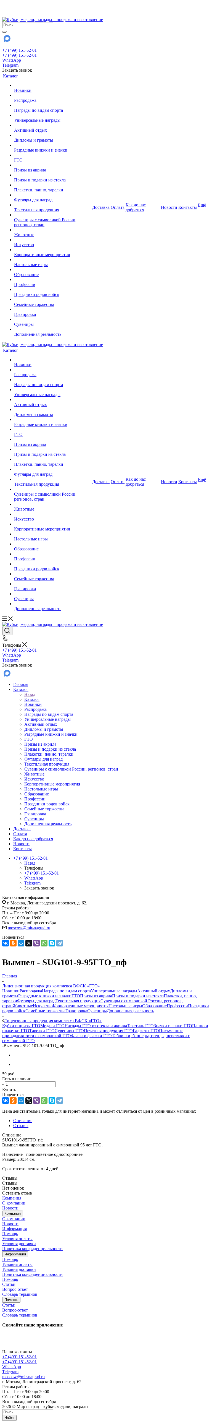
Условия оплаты (17, 1238)
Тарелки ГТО (42, 1030)
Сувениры (97, 1010)
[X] (28, 943)
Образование (154, 1005)
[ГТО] (52, 155)
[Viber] (36, 943)
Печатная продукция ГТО (108, 1030)
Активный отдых (153, 990)
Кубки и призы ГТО (21, 1025)
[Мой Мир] (21, 943)
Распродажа (31, 990)
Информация (14, 1228)
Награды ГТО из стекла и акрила (96, 1025)
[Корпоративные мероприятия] (52, 249)
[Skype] (52, 943)
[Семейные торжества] (52, 299)
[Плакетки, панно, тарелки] (52, 185)
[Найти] (4, 32)
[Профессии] (52, 279)
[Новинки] (52, 85)
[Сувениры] (52, 319)
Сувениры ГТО (69, 1030)
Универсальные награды (114, 990)
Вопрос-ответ (15, 1289)
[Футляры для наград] (52, 194)
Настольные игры (125, 1005)
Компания (11, 1198)
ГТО (75, 995)
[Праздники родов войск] (52, 289)
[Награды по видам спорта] (52, 105)
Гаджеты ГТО (146, 1030)
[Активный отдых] (52, 125)
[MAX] (6, 40)
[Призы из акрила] (52, 165)
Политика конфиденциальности (32, 1248)
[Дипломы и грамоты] (52, 135)
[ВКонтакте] (5, 943)
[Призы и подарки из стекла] (52, 175)
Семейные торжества (45, 1010)
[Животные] (52, 229)
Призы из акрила (96, 995)
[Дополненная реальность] (52, 329)
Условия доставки (19, 1243)
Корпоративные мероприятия (80, 1005)
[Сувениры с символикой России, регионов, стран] (52, 214)
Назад (29, 694)
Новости (10, 1208)
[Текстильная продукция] (52, 204)
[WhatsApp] (44, 943)
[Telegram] (59, 943)
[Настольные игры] (52, 259)
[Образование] (52, 269)
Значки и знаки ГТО (173, 1025)
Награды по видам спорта (66, 990)
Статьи (8, 1284)
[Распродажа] (52, 95)
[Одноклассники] (13, 943)
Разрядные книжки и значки (44, 995)
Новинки (11, 990)
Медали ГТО (52, 1025)
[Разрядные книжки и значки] (52, 145)
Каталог (31, 699)
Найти (9, 1418)
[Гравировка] (52, 309)
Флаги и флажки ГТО (91, 1035)
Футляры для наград (36, 1000)
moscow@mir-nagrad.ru (29, 927)
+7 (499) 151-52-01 (19, 50)
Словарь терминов (19, 1294)
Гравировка (76, 1010)
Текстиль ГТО (140, 1025)
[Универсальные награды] (52, 115)
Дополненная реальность (130, 1010)
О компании (13, 1203)
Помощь (10, 1233)
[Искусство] (52, 239)
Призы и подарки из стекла (138, 995)
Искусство (43, 1005)
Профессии (177, 1005)
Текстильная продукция (77, 1000)
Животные (23, 1005)
